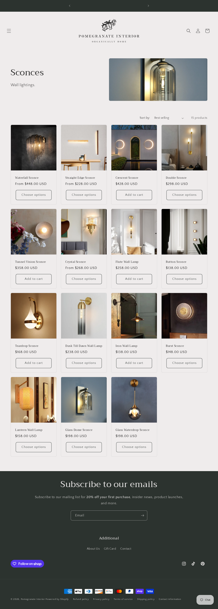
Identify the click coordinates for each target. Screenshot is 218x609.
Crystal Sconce (75, 262)
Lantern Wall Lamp (28, 430)
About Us (93, 548)
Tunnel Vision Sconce (30, 262)
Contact (125, 548)
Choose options (34, 195)
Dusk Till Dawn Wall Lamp (83, 346)
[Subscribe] (142, 515)
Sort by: (145, 118)
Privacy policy (101, 599)
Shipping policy (146, 599)
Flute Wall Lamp (127, 262)
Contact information (170, 599)
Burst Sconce (175, 346)
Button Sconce (176, 262)
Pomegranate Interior (33, 599)
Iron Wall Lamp (126, 346)
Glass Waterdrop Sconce (132, 430)
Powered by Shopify (57, 599)
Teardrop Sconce (27, 346)
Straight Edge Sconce (80, 178)
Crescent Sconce (127, 178)
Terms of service (123, 599)
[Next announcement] (148, 6)
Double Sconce (176, 178)
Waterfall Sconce (27, 178)
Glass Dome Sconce (78, 430)
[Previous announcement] (69, 6)
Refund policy (81, 599)
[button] (9, 31)
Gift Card (110, 548)
